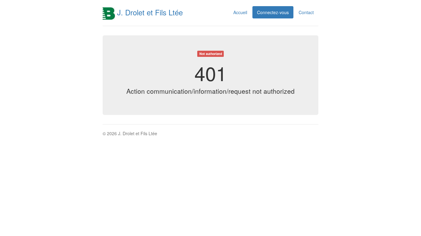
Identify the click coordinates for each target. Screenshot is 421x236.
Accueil (240, 12)
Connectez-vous (273, 12)
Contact (306, 12)
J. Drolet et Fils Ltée (149, 12)
